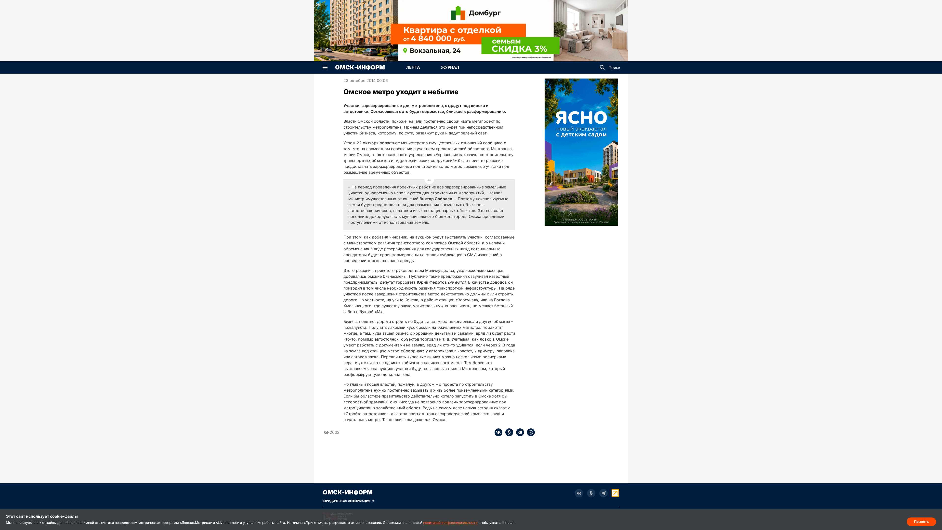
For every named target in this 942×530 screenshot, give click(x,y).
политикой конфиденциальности (450, 522)
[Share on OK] (507, 432)
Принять (921, 521)
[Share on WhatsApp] (529, 432)
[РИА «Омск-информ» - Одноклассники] (591, 493)
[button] (325, 67)
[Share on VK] (498, 432)
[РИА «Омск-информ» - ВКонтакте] (579, 493)
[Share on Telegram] (518, 432)
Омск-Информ (360, 67)
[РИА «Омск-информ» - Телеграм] (603, 493)
